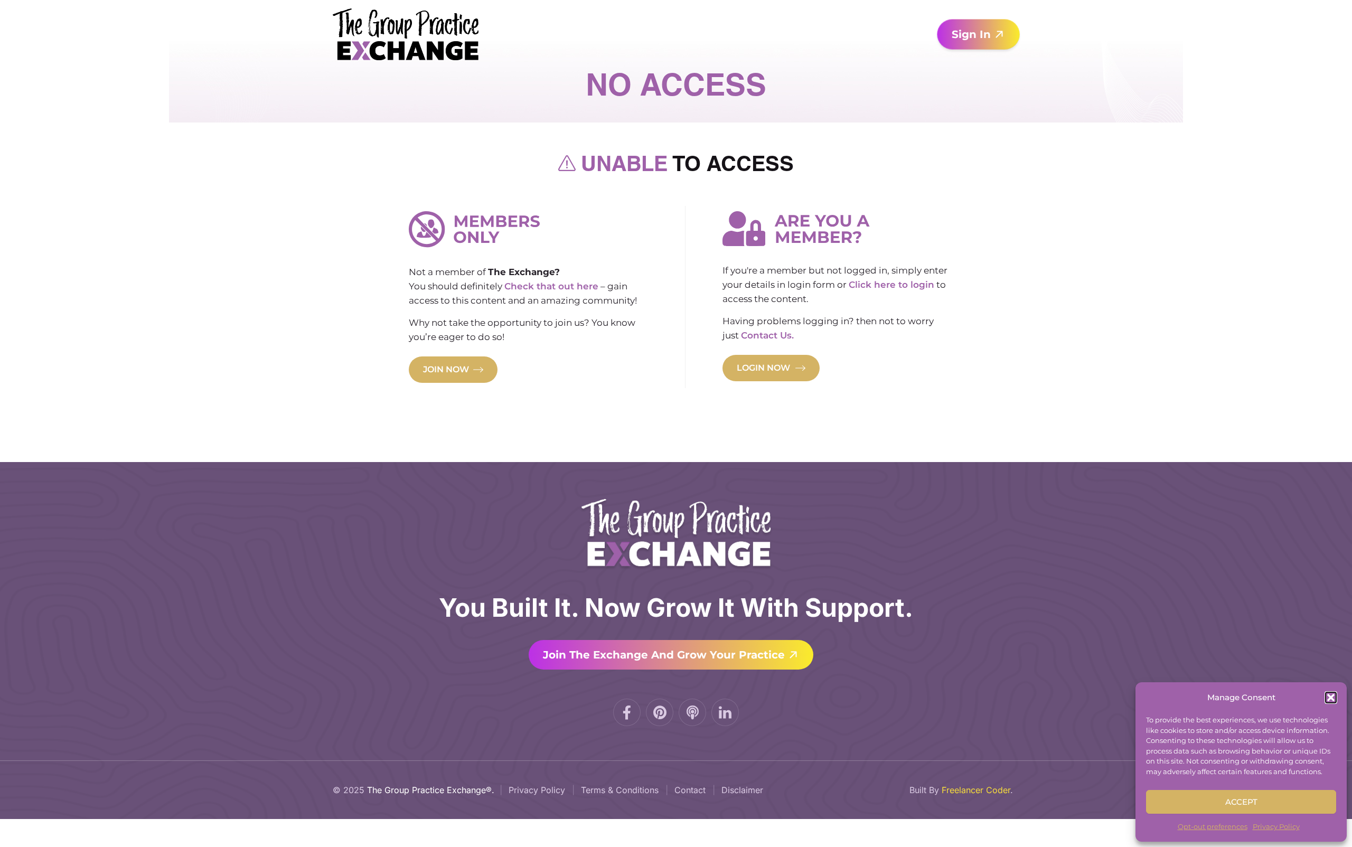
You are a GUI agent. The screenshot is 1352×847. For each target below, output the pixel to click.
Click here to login (891, 284)
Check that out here (551, 286)
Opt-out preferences (1212, 826)
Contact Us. (767, 335)
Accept (1241, 802)
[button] (1331, 697)
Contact (690, 790)
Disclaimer (742, 790)
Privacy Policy (1276, 826)
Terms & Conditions (620, 790)
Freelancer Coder (976, 790)
